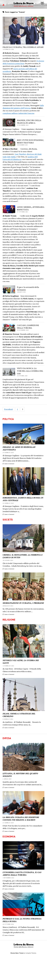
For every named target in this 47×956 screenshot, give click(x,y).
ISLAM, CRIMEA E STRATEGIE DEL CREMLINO (19, 714)
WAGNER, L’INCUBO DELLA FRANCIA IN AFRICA (29, 121)
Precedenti (8, 409)
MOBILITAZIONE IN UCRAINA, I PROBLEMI (23, 603)
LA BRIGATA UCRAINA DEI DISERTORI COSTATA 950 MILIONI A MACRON (21, 818)
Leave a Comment (9, 463)
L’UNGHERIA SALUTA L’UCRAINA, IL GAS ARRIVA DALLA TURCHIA (22, 873)
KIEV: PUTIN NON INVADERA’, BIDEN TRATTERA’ (30, 141)
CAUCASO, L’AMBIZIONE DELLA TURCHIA (28, 326)
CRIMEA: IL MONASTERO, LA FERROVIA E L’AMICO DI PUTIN (23, 556)
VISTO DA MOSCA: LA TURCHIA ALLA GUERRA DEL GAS (30, 371)
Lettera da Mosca (24, 3)
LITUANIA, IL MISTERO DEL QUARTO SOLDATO (20, 774)
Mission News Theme (16, 953)
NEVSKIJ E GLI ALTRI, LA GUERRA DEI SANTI (21, 661)
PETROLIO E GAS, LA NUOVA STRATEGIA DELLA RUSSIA (22, 920)
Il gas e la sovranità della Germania (28, 288)
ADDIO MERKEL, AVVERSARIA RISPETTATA (30, 208)
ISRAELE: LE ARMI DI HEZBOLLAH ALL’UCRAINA (19, 448)
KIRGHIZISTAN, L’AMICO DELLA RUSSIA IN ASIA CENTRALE (23, 499)
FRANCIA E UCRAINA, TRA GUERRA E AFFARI (23, 47)
